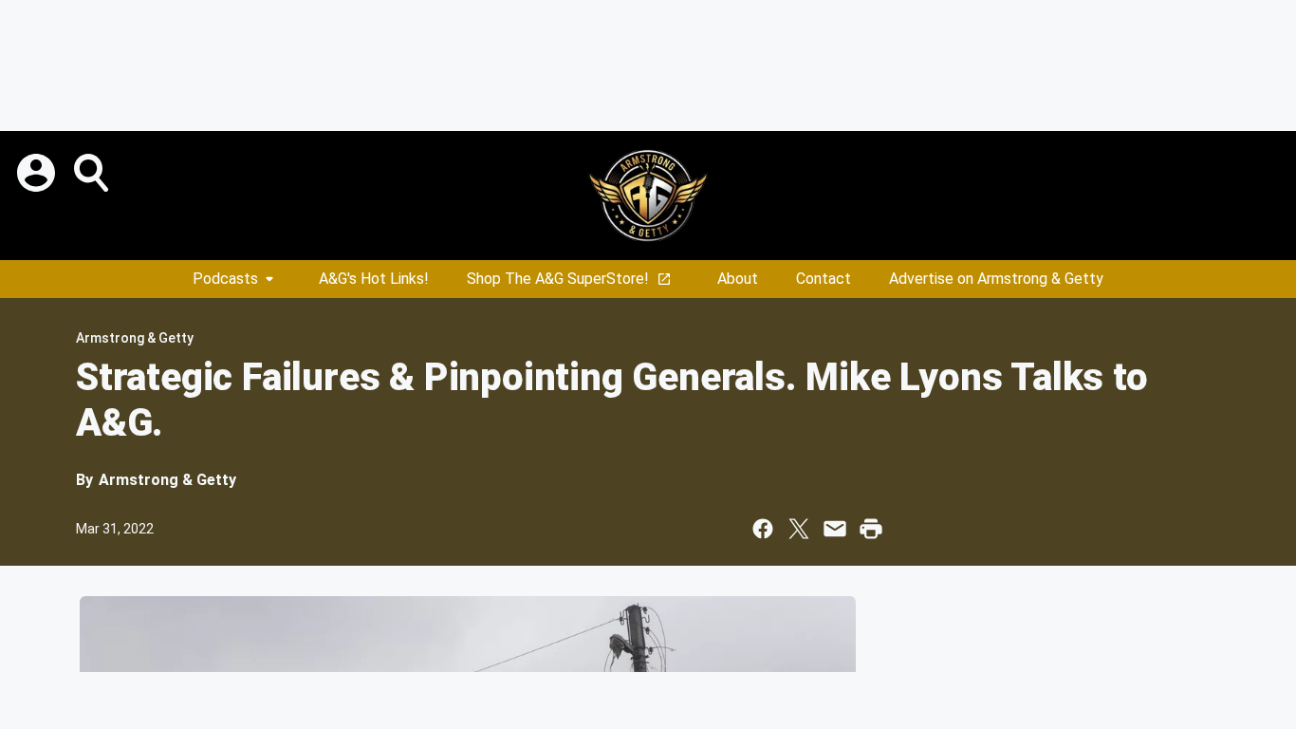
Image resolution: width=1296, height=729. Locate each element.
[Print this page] (871, 528)
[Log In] (38, 173)
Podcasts (225, 279)
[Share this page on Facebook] (763, 528)
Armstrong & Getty (135, 338)
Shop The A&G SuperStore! (558, 279)
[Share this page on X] (799, 528)
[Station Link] (648, 195)
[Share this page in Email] (835, 528)
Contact (823, 279)
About (737, 279)
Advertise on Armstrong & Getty (996, 279)
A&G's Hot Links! (374, 279)
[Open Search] (93, 173)
